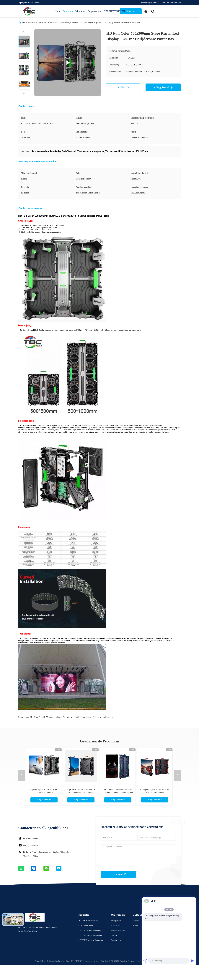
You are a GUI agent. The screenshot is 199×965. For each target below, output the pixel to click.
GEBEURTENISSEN (110, 11)
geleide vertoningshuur (102, 717)
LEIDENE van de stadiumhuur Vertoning (54, 23)
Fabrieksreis (115, 926)
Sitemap (114, 935)
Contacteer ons (116, 940)
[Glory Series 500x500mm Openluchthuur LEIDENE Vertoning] (155, 766)
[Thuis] (29, 11)
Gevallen (136, 921)
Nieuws (135, 926)
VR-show (80, 11)
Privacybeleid (40, 961)
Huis (58, 11)
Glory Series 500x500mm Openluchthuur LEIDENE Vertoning (154, 792)
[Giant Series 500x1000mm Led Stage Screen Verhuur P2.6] (81, 766)
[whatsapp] (24, 870)
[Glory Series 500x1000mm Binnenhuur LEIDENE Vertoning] (118, 766)
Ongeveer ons (94, 11)
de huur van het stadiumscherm (77, 717)
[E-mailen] (62, 870)
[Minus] (192, 901)
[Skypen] (37, 870)
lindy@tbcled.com (31, 845)
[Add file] (145, 961)
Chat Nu (130, 11)
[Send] (192, 961)
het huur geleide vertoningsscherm (45, 717)
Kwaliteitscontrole (118, 930)
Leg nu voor (116, 874)
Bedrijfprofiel (116, 921)
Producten (68, 11)
